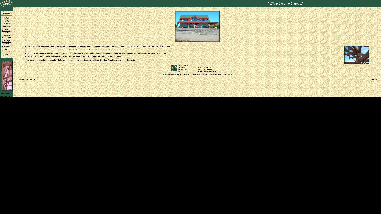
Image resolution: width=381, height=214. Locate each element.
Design (206, 74)
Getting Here (213, 74)
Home (165, 74)
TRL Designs (374, 79)
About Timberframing (174, 74)
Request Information (224, 74)
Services (199, 74)
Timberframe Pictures (189, 74)
